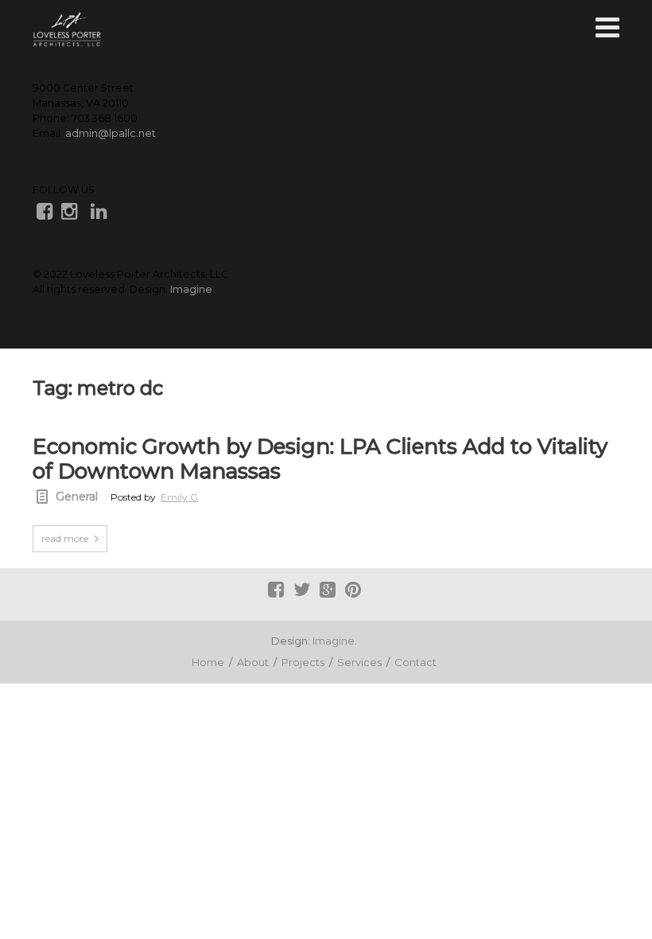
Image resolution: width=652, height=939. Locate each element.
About (253, 662)
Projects (302, 662)
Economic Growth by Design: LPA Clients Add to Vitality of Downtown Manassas (320, 459)
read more (64, 538)
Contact (415, 662)
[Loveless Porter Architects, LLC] (67, 29)
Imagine (191, 289)
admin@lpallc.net (110, 133)
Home (208, 662)
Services (359, 662)
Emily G (179, 497)
